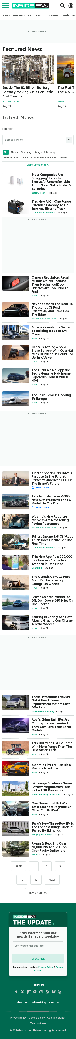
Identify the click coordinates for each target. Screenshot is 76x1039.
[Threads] (60, 992)
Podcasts (69, 15)
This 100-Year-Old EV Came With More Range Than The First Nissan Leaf (52, 746)
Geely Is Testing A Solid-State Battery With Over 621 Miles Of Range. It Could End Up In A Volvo (52, 352)
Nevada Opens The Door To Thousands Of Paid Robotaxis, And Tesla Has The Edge (52, 309)
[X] (22, 992)
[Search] (62, 5)
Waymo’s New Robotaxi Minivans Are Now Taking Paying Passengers (50, 519)
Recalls (36, 854)
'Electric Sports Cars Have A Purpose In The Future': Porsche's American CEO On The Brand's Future (52, 478)
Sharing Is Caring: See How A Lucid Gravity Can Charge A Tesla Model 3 (52, 620)
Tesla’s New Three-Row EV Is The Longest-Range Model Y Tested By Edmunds (53, 826)
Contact (54, 1002)
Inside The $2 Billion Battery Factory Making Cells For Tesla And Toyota (27, 91)
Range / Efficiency (42, 834)
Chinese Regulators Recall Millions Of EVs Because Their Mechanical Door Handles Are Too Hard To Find (50, 284)
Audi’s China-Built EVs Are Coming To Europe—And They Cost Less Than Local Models (51, 725)
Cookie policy (37, 1017)
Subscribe (38, 958)
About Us (22, 1002)
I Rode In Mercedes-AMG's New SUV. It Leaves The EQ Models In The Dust (51, 499)
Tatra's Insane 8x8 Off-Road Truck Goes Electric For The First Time (52, 540)
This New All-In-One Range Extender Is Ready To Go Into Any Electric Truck (51, 204)
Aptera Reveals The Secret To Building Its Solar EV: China (51, 330)
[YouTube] (41, 992)
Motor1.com (42, 487)
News (6, 15)
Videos (53, 15)
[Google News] (35, 992)
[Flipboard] (29, 992)
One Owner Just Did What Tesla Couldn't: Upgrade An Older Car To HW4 (51, 806)
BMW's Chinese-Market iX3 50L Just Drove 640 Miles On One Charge (52, 600)
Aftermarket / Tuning (43, 711)
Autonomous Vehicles (44, 318)
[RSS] (47, 992)
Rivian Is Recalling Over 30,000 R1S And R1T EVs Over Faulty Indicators (49, 846)
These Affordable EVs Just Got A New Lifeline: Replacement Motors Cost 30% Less (51, 702)
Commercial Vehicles (43, 212)
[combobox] (38, 140)
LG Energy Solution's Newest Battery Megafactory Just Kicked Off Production (52, 786)
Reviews (19, 15)
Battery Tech (10, 101)
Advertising (38, 1002)
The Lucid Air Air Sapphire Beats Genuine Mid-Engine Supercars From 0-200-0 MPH (51, 375)
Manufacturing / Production (46, 794)
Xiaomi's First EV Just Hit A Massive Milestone (51, 766)
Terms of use (38, 1023)
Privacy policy (18, 1017)
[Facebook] (16, 992)
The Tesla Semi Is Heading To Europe (51, 397)
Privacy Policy (45, 967)
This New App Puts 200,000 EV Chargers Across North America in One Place (52, 560)
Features (34, 15)
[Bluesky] (54, 992)
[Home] (30, 5)
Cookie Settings (56, 1017)
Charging (37, 568)
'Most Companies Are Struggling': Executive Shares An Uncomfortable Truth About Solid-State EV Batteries (51, 182)
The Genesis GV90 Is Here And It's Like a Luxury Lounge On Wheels (51, 580)
